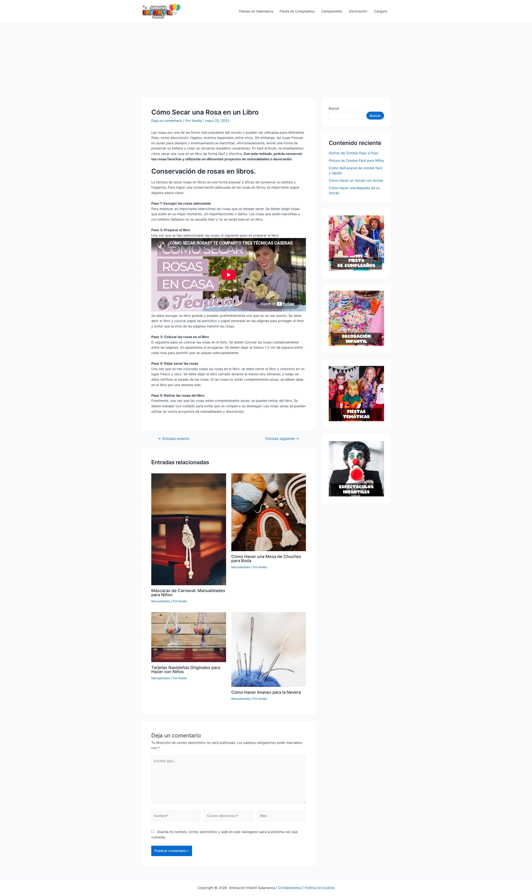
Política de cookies (320, 888)
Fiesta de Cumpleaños (297, 11)
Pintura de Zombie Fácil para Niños (356, 160)
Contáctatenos (290, 888)
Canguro (380, 11)
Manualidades (160, 601)
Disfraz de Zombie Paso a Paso (353, 153)
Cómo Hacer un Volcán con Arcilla (356, 180)
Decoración (358, 11)
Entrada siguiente (282, 438)
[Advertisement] (266, 54)
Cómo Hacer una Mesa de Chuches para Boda (266, 558)
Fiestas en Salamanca (256, 11)
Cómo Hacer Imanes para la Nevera (266, 692)
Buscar (334, 108)
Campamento (331, 11)
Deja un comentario (166, 120)
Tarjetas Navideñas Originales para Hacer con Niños (185, 669)
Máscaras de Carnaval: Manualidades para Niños (188, 592)
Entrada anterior (174, 438)
